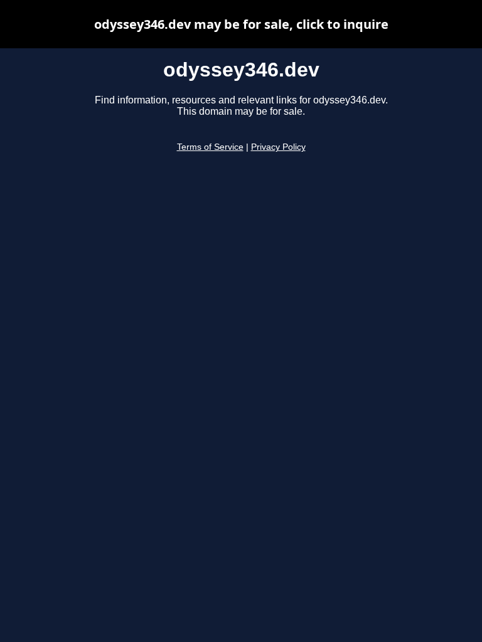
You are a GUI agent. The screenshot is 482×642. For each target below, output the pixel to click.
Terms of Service (210, 147)
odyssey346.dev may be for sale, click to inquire (241, 24)
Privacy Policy (278, 147)
